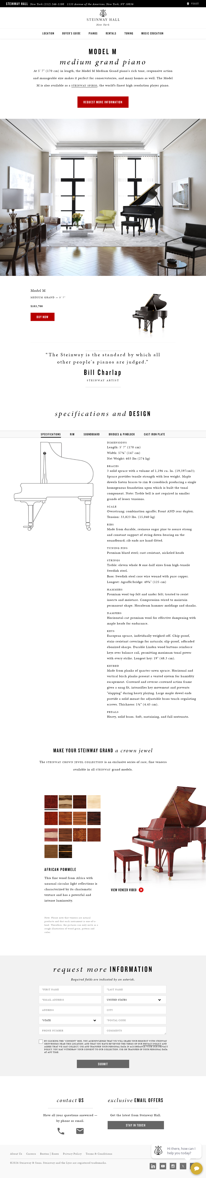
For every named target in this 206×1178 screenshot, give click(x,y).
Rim (72, 434)
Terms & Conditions (99, 1154)
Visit (194, 3)
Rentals (111, 33)
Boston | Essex (49, 1154)
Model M (38, 290)
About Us (16, 1154)
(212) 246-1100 (54, 4)
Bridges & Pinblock (122, 434)
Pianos (93, 33)
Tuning (129, 33)
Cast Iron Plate (154, 434)
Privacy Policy (72, 1154)
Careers (31, 1154)
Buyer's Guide (71, 33)
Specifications (51, 434)
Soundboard (92, 434)
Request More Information (103, 102)
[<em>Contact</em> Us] (80, 1134)
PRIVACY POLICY (152, 1043)
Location (48, 33)
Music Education (152, 33)
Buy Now (42, 317)
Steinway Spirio (84, 85)
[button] (61, 1134)
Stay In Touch (136, 1125)
